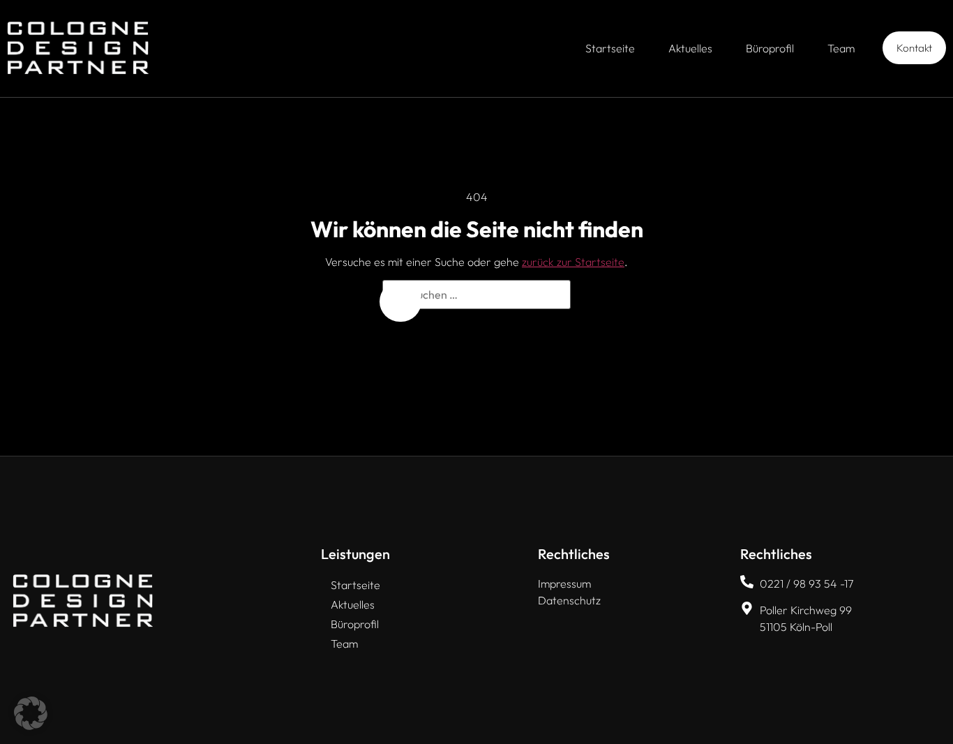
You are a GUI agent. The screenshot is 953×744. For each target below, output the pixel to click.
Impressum (564, 583)
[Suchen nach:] (476, 294)
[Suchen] (400, 301)
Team (841, 48)
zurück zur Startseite (573, 262)
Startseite (610, 48)
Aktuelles (690, 48)
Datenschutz (569, 600)
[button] (30, 713)
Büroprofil (770, 48)
